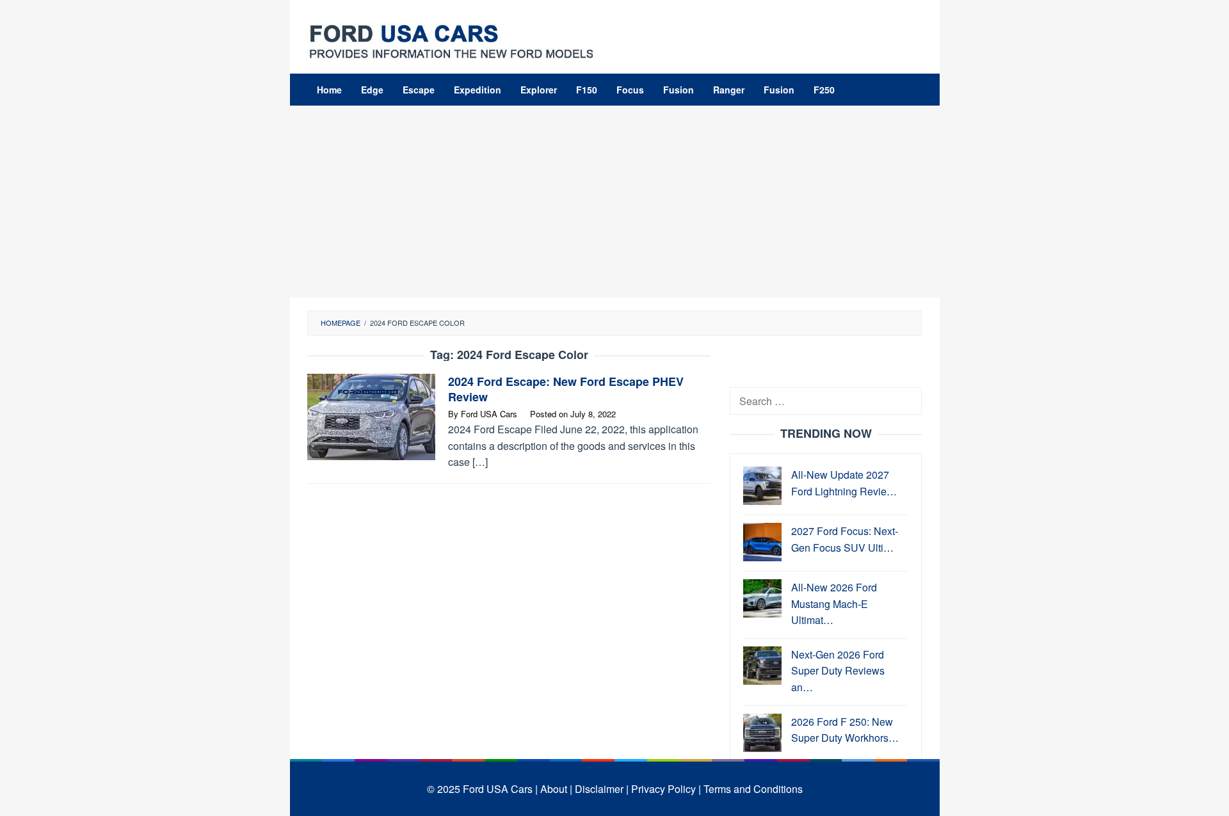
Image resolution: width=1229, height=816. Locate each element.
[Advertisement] (615, 201)
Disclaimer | (602, 788)
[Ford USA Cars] (451, 40)
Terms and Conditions (753, 788)
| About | (553, 788)
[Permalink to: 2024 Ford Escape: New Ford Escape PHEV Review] (371, 415)
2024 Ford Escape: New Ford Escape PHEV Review (566, 389)
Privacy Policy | (666, 788)
